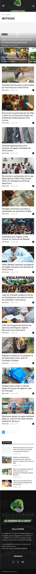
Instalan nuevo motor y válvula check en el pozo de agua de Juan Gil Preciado (17, 388)
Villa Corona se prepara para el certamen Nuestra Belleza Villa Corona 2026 (22, 482)
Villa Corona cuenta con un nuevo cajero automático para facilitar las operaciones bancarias (23, 449)
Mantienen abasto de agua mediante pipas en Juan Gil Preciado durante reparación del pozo (18, 418)
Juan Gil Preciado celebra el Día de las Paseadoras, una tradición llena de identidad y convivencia (17, 297)
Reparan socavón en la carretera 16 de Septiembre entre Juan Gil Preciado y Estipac (17, 358)
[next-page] (15, 432)
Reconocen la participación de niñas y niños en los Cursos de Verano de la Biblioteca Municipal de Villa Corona (18, 116)
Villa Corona (5, 90)
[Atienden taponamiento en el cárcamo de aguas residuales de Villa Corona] (18, 135)
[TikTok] (18, 562)
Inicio (3, 15)
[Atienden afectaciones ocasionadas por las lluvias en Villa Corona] (18, 75)
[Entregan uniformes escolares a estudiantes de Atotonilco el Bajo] (18, 198)
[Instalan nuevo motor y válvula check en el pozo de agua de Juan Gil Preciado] (18, 375)
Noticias (4, 34)
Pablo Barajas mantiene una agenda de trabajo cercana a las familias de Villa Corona (18, 267)
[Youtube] (23, 562)
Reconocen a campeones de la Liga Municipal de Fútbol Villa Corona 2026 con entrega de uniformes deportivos (17, 179)
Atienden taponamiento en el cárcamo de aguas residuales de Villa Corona (16, 148)
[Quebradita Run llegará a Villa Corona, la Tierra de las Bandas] (18, 226)
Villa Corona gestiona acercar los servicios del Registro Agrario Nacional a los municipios (16, 327)
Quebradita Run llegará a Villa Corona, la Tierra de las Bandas (16, 238)
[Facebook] (13, 562)
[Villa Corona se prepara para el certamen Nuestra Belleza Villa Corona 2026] (7, 483)
